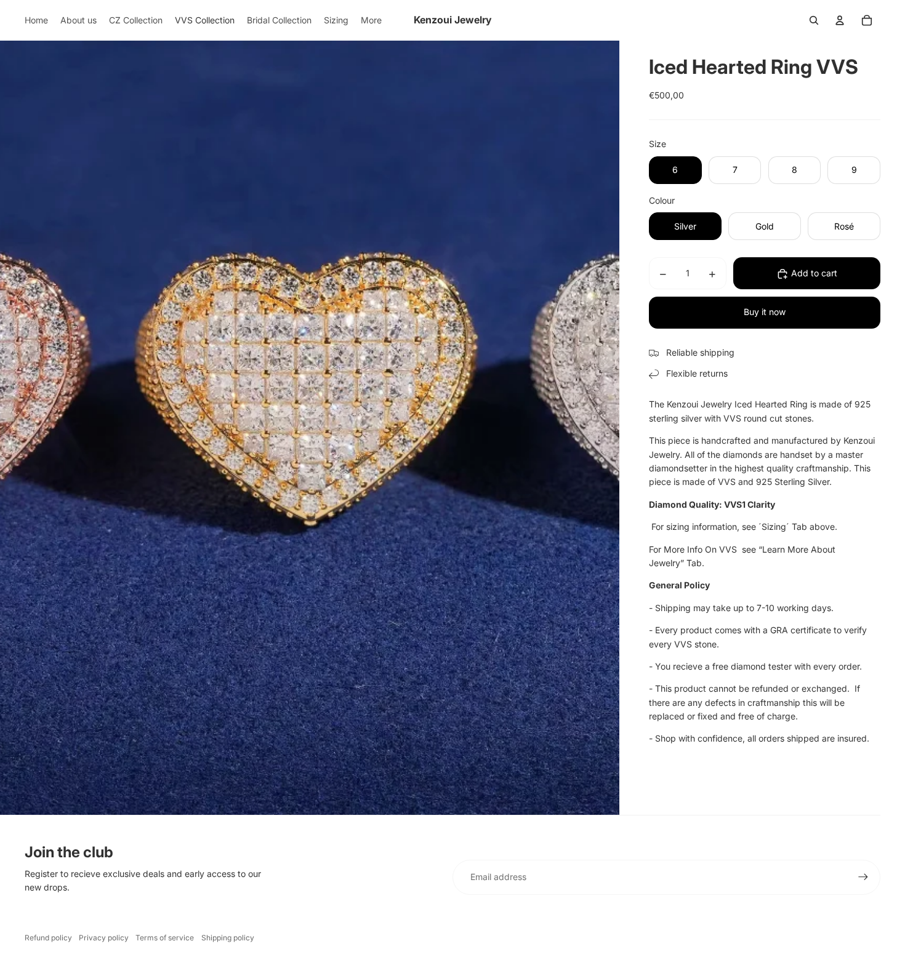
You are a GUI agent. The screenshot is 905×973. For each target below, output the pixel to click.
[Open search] (813, 20)
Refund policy (48, 937)
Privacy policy (104, 937)
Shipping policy (227, 937)
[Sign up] (863, 877)
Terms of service (164, 937)
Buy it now (765, 312)
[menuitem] (36, 20)
